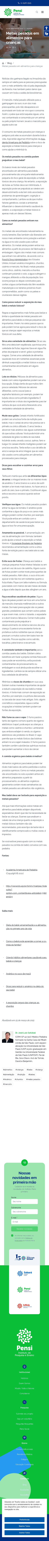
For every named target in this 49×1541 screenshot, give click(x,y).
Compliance (25, 1393)
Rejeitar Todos (24, 1526)
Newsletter (24, 1495)
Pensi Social (24, 1429)
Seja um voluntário (24, 1419)
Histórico (24, 1378)
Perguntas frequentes (24, 1424)
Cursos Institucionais (24, 1449)
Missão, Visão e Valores (24, 1388)
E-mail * (14, 1218)
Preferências (25, 1520)
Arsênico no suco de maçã (18, 974)
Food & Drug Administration (15, 259)
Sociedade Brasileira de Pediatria (27, 543)
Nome (13, 1197)
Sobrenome (16, 1208)
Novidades (24, 1490)
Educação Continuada (24, 1464)
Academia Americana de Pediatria (21, 870)
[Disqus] (24, 1124)
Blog (9, 63)
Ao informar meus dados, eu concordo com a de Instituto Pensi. (25, 1238)
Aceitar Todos (24, 1533)
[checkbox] (12, 1235)
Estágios (24, 1459)
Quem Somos (24, 1383)
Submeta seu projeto (24, 1414)
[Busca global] (36, 12)
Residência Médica (24, 1454)
